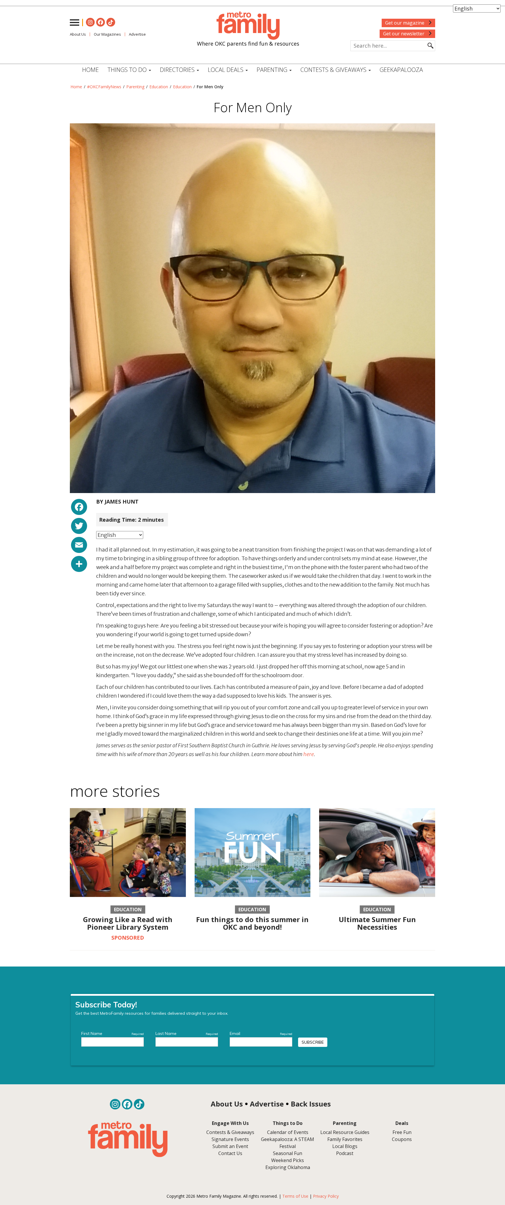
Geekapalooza (401, 70)
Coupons (402, 1139)
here (308, 754)
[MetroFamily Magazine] (248, 25)
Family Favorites (344, 1139)
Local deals (226, 70)
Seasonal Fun (287, 1153)
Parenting (135, 86)
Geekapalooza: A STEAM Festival (287, 1142)
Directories (178, 70)
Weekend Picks (287, 1160)
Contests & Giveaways (334, 70)
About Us (78, 34)
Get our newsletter (404, 33)
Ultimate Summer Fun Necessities (377, 923)
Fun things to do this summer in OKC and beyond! (252, 923)
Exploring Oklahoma (287, 1167)
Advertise (137, 34)
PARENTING (273, 70)
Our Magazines (107, 34)
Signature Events (230, 1139)
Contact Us (230, 1153)
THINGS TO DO (128, 70)
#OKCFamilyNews (104, 86)
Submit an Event (230, 1146)
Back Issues (311, 1104)
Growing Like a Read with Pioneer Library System (127, 923)
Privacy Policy (326, 1196)
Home (90, 70)
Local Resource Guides (344, 1132)
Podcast (344, 1153)
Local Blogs (344, 1146)
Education (158, 86)
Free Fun (401, 1132)
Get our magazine (405, 23)
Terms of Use (295, 1196)
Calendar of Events (287, 1132)
